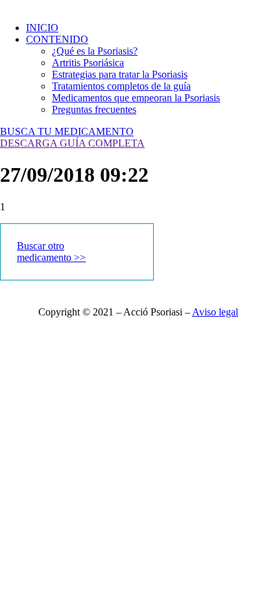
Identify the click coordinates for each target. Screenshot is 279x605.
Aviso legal (215, 311)
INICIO (42, 27)
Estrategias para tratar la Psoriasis (120, 74)
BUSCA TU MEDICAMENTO (67, 131)
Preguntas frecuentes (94, 109)
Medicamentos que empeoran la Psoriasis (136, 97)
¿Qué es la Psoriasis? (95, 50)
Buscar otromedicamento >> (51, 251)
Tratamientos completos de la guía (121, 86)
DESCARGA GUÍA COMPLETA (72, 143)
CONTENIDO (57, 39)
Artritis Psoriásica (88, 62)
